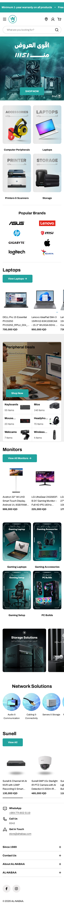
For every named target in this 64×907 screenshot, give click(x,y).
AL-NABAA (17, 901)
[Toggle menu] (5, 19)
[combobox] (32, 30)
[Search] (57, 30)
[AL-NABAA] (24, 650)
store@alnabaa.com (20, 833)
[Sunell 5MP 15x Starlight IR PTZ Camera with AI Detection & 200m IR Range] (45, 763)
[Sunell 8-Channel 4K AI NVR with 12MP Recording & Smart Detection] (16, 763)
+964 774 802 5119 (19, 812)
